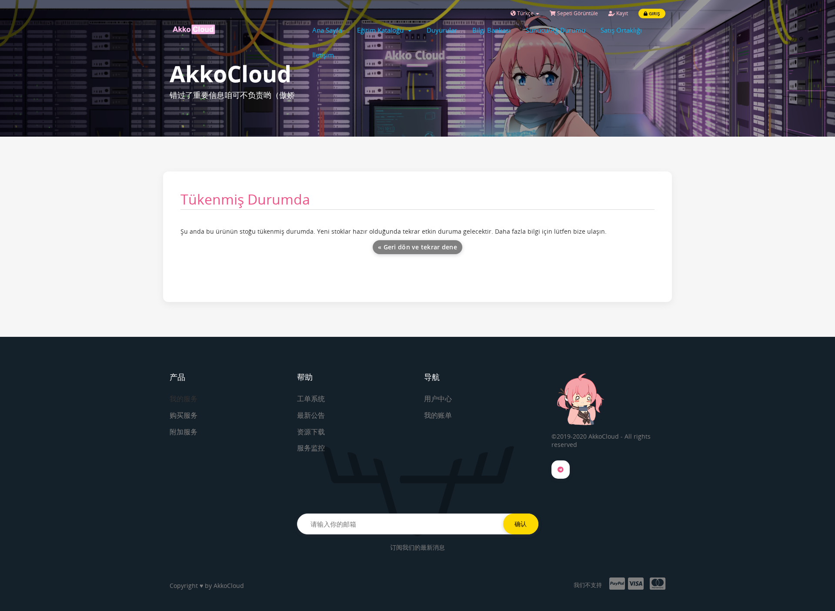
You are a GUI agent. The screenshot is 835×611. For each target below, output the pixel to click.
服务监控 (311, 448)
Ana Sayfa (327, 30)
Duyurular (442, 30)
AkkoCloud (229, 585)
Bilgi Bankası (491, 30)
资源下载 (311, 431)
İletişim (323, 54)
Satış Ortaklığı (621, 30)
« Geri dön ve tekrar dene (417, 247)
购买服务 (183, 415)
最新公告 (311, 415)
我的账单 (438, 415)
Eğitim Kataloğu (382, 30)
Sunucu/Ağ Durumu (555, 30)
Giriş (654, 13)
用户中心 (438, 398)
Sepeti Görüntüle (577, 13)
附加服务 (183, 431)
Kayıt (621, 13)
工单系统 (311, 398)
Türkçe (525, 13)
